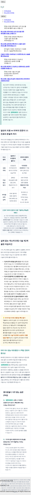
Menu (3, 2)
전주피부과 (7, 11)
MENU (3, 16)
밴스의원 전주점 (9, 13)
